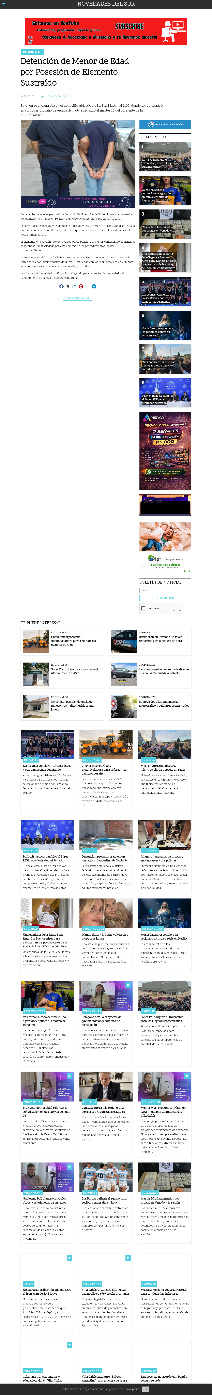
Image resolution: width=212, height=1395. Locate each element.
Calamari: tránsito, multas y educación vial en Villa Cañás (42, 1379)
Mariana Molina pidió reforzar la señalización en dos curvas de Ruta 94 (46, 1112)
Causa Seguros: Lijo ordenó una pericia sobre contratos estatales (103, 1110)
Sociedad (31, 928)
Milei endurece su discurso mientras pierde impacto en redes (163, 768)
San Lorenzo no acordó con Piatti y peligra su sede (164, 1379)
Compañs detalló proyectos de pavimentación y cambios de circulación (101, 1021)
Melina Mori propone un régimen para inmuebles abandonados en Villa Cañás (163, 1112)
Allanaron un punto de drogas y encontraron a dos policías (162, 859)
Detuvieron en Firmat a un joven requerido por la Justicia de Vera (161, 639)
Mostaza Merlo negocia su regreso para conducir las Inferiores (164, 1292)
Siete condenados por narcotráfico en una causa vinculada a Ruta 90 (164, 672)
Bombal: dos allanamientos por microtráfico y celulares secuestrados (164, 704)
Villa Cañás (92, 1011)
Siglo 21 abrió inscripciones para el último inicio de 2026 (74, 672)
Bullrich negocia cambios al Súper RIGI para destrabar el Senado (46, 859)
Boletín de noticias (160, 582)
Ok (145, 1389)
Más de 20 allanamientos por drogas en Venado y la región (160, 1201)
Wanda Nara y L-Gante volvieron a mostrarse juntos (105, 937)
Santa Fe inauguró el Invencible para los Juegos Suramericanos (162, 1019)
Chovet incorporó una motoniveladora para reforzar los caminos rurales (73, 641)
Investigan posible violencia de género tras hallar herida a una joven (72, 706)
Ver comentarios (78, 297)
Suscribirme (165, 598)
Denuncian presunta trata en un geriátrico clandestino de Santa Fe (104, 859)
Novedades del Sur (58, 97)
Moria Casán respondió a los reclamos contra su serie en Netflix (164, 937)
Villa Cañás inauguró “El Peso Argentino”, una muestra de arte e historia (104, 1381)
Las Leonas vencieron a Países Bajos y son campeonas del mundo (47, 768)
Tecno (28, 1283)
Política (148, 759)
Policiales (150, 850)
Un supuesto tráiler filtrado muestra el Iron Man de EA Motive (47, 1292)
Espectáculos (93, 928)
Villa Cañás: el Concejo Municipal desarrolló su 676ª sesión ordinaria (105, 1292)
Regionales (32, 52)
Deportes (31, 759)
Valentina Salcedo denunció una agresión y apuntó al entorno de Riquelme (44, 1021)
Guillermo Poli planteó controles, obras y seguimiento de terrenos (45, 1201)
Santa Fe (89, 850)
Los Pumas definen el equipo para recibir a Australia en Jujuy (104, 1201)
